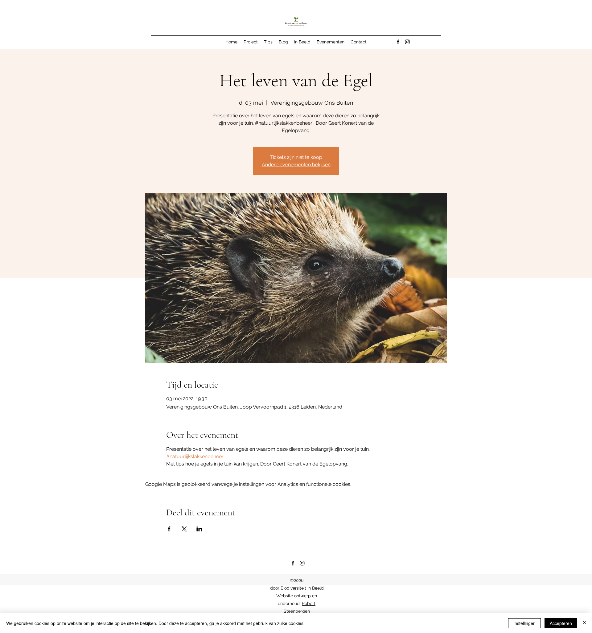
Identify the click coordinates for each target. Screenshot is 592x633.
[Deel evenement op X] (184, 528)
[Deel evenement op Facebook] (169, 528)
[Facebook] (398, 42)
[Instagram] (407, 42)
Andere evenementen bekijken (296, 164)
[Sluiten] (584, 623)
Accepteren (561, 623)
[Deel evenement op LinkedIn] (199, 528)
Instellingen (524, 623)
